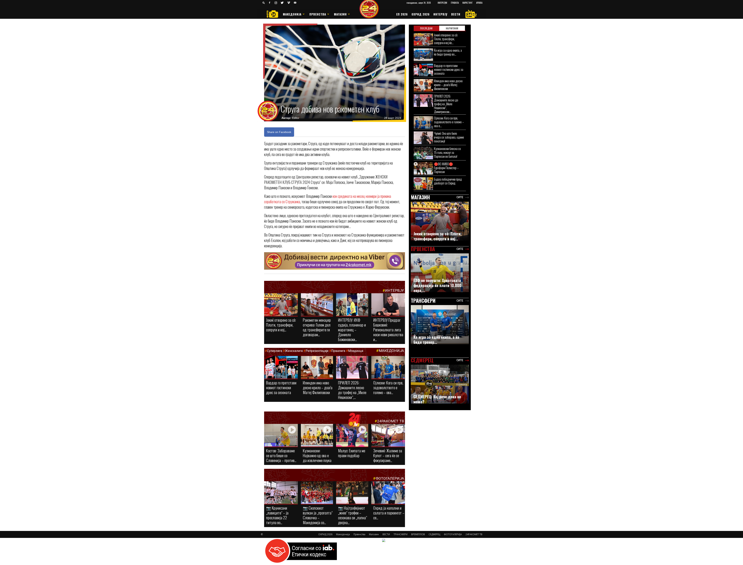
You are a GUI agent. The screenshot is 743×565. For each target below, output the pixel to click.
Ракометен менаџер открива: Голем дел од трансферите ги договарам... (317, 327)
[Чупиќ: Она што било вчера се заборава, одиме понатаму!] (423, 137)
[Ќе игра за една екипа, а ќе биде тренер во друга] (423, 54)
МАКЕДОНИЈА (391, 350)
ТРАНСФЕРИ (400, 534)
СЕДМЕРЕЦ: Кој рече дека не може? (437, 399)
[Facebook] (269, 2)
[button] (264, 2)
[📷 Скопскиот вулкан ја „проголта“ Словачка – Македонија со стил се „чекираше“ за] (317, 492)
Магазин (340, 14)
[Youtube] (295, 2)
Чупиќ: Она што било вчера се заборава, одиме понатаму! (449, 137)
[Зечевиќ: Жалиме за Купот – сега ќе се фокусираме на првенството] (388, 436)
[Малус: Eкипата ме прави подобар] (352, 435)
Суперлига (274, 351)
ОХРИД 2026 (421, 14)
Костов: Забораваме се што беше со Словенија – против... (281, 455)
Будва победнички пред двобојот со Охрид (448, 181)
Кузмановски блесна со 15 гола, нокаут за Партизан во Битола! (447, 152)
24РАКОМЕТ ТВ (390, 421)
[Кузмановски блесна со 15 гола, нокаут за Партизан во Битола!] (423, 153)
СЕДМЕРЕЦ (434, 534)
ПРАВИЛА (455, 2)
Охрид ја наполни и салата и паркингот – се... (388, 512)
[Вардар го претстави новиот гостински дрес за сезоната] (281, 367)
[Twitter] (282, 2)
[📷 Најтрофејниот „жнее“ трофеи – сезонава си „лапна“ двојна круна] (352, 492)
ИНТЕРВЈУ (440, 14)
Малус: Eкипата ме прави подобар (351, 453)
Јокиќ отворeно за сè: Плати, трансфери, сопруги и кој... (281, 325)
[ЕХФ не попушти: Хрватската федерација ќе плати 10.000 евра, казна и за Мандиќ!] (440, 272)
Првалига (338, 351)
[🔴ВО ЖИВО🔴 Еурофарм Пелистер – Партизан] (423, 168)
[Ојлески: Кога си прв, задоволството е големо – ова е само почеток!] (388, 367)
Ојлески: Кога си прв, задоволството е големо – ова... (388, 387)
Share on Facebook (279, 132)
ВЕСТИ (455, 14)
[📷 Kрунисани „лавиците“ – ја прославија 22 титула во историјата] (281, 493)
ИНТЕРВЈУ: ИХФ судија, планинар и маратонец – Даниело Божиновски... (352, 329)
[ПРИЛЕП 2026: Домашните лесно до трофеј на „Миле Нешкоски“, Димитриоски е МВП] (352, 367)
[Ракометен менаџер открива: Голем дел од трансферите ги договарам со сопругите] (317, 304)
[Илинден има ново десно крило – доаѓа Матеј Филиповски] (317, 367)
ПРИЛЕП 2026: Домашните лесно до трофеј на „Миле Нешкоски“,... (352, 390)
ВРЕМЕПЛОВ (418, 534)
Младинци (355, 351)
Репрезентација (317, 351)
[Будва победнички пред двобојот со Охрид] (423, 183)
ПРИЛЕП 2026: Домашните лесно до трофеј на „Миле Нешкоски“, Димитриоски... (446, 104)
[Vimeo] (289, 2)
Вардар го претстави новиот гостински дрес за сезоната (281, 387)
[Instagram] (276, 2)
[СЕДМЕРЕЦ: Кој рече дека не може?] (440, 384)
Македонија (292, 14)
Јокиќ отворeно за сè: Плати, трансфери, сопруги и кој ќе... (446, 39)
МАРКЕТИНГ (467, 2)
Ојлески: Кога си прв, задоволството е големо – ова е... (449, 122)
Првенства (317, 14)
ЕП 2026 (402, 14)
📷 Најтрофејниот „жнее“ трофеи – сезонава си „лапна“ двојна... (352, 515)
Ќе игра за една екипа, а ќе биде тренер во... (448, 52)
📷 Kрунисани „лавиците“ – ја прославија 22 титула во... (277, 515)
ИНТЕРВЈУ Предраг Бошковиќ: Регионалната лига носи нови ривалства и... (388, 329)
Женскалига (294, 351)
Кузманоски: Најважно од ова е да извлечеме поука (317, 455)
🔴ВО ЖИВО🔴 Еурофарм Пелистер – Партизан (446, 167)
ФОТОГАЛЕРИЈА (390, 478)
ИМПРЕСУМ (442, 2)
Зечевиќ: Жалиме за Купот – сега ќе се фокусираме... (387, 455)
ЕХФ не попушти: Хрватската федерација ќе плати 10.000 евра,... (437, 285)
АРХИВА (479, 2)
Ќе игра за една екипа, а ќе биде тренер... (436, 339)
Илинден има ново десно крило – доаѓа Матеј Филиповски (317, 387)
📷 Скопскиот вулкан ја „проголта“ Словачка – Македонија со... (318, 515)
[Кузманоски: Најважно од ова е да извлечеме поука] (317, 435)
